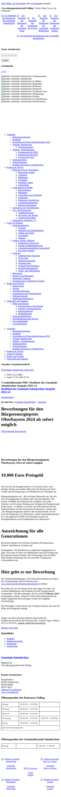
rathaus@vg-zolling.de (11, 689)
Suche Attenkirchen (10, 49)
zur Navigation (19, 3)
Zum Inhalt (6, 3)
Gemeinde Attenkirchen (15, 657)
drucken (4, 628)
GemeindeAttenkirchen (11, 767)
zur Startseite (36, 3)
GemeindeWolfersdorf (11, 787)
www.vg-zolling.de (9, 692)
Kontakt (10, 638)
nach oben (13, 628)
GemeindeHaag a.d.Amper (50, 767)
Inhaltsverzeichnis (15, 641)
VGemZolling (30, 773)
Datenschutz (12, 646)
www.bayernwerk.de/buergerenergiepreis (20, 584)
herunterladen (7, 397)
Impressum (12, 643)
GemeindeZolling (50, 787)
